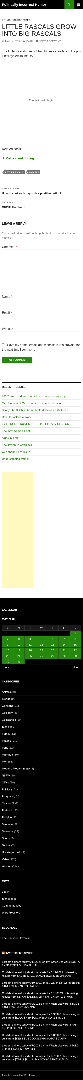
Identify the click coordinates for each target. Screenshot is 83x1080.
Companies (9, 719)
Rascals (34, 172)
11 (30, 644)
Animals (7, 691)
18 (30, 650)
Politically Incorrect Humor (24, 5)
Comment (9, 246)
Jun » (76, 667)
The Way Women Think (16, 430)
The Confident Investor (16, 937)
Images (6, 740)
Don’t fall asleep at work (16, 416)
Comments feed (11, 905)
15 (75, 644)
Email (7, 312)
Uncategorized (11, 852)
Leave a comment (50, 41)
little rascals (14, 172)
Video (26, 20)
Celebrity (7, 712)
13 (52, 644)
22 (75, 650)
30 (7, 661)
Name (7, 296)
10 (18, 644)
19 (41, 650)
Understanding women (16, 458)
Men (4, 761)
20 (52, 650)
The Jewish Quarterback (17, 444)
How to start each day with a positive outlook (32, 191)
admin (29, 41)
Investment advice (19, 953)
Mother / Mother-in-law (16, 768)
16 (7, 650)
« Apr (6, 667)
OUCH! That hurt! (13, 205)
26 (41, 655)
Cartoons (7, 705)
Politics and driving (20, 158)
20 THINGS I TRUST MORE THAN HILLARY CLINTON (35, 423)
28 (64, 655)
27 (52, 655)
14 (64, 644)
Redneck (7, 810)
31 (18, 661)
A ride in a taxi (10, 437)
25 (30, 655)
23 (7, 655)
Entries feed (9, 898)
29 (75, 655)
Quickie (6, 803)
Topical (6, 845)
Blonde (6, 698)
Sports (6, 838)
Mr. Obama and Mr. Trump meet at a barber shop (32, 403)
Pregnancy (8, 796)
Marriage (7, 754)
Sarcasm (7, 824)
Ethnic (6, 20)
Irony (5, 747)
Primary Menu (78, 4)
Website (7, 328)
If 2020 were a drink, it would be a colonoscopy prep (34, 396)
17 (18, 650)
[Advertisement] (17, 530)
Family (6, 733)
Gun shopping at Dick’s (16, 451)
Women (6, 866)
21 (64, 650)
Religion (7, 817)
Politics (17, 20)
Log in (5, 891)
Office (5, 782)
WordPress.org (11, 912)
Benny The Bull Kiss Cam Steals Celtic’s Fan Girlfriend (35, 409)
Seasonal (7, 831)
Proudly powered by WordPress (18, 1075)
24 (18, 655)
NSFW (6, 775)
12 (41, 644)
